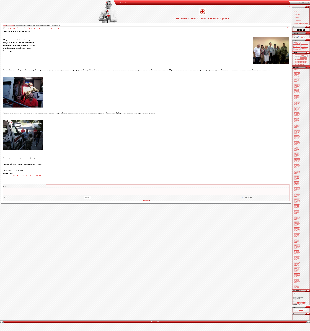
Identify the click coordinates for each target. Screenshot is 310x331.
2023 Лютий (296, 236)
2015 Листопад (297, 131)
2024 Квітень (296, 253)
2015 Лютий (296, 120)
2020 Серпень (297, 200)
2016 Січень (296, 133)
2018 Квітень (296, 166)
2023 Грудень (296, 248)
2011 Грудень (296, 74)
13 (297, 61)
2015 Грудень (296, 132)
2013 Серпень (297, 98)
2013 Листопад (297, 102)
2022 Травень (296, 225)
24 (304, 62)
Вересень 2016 (301, 55)
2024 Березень (297, 252)
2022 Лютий (296, 222)
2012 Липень (296, 82)
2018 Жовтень (297, 173)
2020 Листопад (297, 204)
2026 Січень (296, 279)
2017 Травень (296, 153)
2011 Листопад (297, 73)
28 (299, 64)
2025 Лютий (296, 265)
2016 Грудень (296, 147)
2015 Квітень (296, 122)
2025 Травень (296, 269)
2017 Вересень (297, 158)
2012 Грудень (296, 89)
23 (302, 62)
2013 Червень (297, 96)
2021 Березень (297, 208)
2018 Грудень (296, 176)
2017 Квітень (296, 151)
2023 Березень (297, 237)
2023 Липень (296, 242)
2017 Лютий (296, 149)
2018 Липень (296, 170)
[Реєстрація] (289, 6)
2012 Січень (296, 75)
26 (295, 64)
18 (306, 61)
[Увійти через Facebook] (301, 30)
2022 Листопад (297, 233)
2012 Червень (297, 81)
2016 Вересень (297, 143)
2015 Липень (296, 126)
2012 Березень (297, 78)
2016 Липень (296, 141)
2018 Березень (297, 165)
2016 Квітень (296, 137)
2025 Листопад (297, 276)
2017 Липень (296, 155)
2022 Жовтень (297, 231)
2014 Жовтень (297, 115)
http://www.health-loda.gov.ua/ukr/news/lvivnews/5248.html (23, 176)
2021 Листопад (297, 218)
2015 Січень (296, 119)
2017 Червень (297, 154)
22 (301, 62)
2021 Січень (296, 206)
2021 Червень (297, 212)
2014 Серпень (297, 113)
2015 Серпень (297, 127)
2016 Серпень (297, 142)
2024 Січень (296, 250)
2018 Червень (297, 168)
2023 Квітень (296, 239)
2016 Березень (297, 136)
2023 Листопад (297, 247)
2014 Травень (296, 109)
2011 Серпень (297, 69)
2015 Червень (297, 125)
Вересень (12, 25)
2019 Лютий (296, 178)
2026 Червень (297, 285)
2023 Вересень (297, 245)
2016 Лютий (296, 135)
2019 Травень (296, 182)
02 (15, 25)
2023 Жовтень (297, 246)
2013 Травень (296, 95)
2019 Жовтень (297, 188)
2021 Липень (296, 213)
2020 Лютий (296, 193)
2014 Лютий (296, 105)
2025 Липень (296, 271)
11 (306, 59)
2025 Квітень (296, 268)
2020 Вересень (297, 201)
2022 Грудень (296, 234)
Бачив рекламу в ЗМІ (299, 297)
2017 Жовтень (297, 159)
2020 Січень (296, 191)
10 (304, 59)
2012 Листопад (297, 87)
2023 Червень (297, 241)
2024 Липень (296, 257)
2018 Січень (296, 162)
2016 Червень (297, 139)
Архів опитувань (301, 303)
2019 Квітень (296, 181)
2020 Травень (296, 196)
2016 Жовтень (297, 144)
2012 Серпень (297, 84)
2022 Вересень (297, 230)
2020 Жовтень (297, 202)
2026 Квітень (296, 282)
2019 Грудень (296, 190)
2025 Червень (297, 270)
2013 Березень (297, 92)
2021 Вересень (297, 216)
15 (301, 61)
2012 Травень (296, 80)
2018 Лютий (296, 164)
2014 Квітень (296, 108)
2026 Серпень (297, 287)
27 (297, 64)
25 (306, 62)
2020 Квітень (296, 195)
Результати (295, 303)
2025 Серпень (297, 273)
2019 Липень (296, 184)
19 (295, 62)
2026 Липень (296, 286)
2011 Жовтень (297, 72)
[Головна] (287, 6)
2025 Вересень (297, 274)
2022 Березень (297, 223)
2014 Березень (297, 107)
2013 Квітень (296, 93)
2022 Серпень (297, 229)
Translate (303, 37)
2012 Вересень (297, 85)
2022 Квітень (296, 224)
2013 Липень (296, 97)
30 (302, 64)
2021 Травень (296, 211)
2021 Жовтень (297, 217)
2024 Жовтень (297, 260)
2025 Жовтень (297, 275)
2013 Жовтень (297, 101)
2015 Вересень (297, 128)
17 (304, 61)
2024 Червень (297, 256)
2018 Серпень (297, 171)
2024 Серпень (297, 258)
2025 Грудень (296, 277)
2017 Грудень (296, 161)
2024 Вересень (297, 259)
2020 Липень (296, 199)
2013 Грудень (296, 103)
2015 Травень (296, 124)
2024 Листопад (297, 262)
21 (299, 62)
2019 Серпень (297, 185)
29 (301, 64)
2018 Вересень (297, 172)
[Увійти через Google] (304, 30)
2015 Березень (297, 121)
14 (299, 61)
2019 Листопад (297, 189)
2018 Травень (296, 167)
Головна (4, 25)
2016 (8, 25)
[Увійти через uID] (298, 30)
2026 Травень (296, 283)
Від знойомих (297, 298)
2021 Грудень (296, 219)
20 (297, 62)
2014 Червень (297, 110)
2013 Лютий (296, 91)
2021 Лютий (296, 207)
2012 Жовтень (297, 86)
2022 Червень (297, 227)
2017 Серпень (297, 156)
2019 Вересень (297, 187)
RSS (125, 2)
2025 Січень (296, 264)
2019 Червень (297, 183)
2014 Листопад (297, 116)
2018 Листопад (297, 174)
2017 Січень (296, 148)
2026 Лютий (296, 280)
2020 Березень (297, 194)
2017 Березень (297, 150)
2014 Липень (296, 112)
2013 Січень (296, 90)
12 (295, 61)
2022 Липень (296, 228)
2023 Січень (296, 235)
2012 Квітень (296, 79)
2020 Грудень (296, 205)
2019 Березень (297, 179)
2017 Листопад (297, 160)
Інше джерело (298, 301)
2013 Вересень (297, 99)
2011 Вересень (297, 70)
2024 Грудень (296, 263)
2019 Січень (296, 177)
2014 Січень (296, 104)
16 (302, 61)
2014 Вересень (297, 114)
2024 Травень (296, 254)
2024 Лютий (296, 251)
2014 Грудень (296, 118)
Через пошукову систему (300, 299)
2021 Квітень (296, 210)
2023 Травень (296, 240)
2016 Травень (296, 138)
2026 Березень (297, 281)
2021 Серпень (297, 214)
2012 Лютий (296, 76)
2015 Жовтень (297, 130)
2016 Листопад (297, 145)
